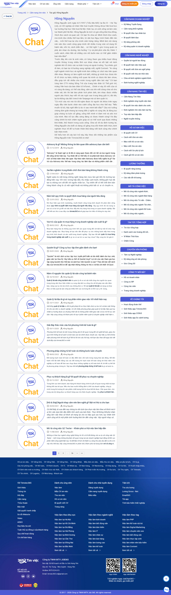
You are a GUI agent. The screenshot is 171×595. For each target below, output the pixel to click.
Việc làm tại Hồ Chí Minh (65, 523)
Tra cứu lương (128, 488)
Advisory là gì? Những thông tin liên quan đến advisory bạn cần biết (78, 144)
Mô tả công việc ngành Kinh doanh (135, 191)
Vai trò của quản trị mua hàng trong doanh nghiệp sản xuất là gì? (77, 222)
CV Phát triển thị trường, (95, 470)
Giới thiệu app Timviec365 (135, 309)
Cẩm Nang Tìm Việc (132, 97)
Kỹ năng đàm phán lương (134, 173)
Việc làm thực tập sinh (132, 539)
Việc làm (32, 4)
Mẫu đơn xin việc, (91, 462)
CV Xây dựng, (110, 466)
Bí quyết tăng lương (132, 169)
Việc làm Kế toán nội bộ (132, 523)
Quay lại (8, 16)
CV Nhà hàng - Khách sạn (52, 473)
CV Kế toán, (40, 466)
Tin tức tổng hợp (131, 228)
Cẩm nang (69, 4)
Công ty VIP (129, 282)
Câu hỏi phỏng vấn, (25, 466)
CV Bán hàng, (84, 466)
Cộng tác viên (130, 286)
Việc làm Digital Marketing (133, 527)
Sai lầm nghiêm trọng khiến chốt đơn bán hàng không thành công (77, 170)
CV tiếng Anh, (36, 462)
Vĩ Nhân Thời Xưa (131, 236)
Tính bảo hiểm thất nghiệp (133, 503)
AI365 (20, 522)
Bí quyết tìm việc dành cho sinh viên (136, 105)
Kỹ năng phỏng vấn (132, 42)
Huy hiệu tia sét (24, 526)
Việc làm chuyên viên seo (133, 531)
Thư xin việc (60, 495)
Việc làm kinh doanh (97, 519)
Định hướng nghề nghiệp (134, 83)
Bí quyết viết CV (130, 133)
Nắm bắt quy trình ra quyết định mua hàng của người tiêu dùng (76, 196)
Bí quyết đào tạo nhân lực (135, 33)
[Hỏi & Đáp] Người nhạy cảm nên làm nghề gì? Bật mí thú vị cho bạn (78, 402)
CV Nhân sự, (72, 466)
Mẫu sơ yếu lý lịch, (123, 462)
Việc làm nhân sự (95, 535)
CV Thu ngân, (123, 470)
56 (72, 453)
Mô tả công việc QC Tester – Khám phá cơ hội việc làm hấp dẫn (76, 428)
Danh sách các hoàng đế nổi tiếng (135, 232)
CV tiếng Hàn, (62, 462)
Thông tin (21, 491)
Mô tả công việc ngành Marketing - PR (133, 213)
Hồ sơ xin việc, (23, 462)
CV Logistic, (35, 473)
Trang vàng (59, 507)
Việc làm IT (93, 531)
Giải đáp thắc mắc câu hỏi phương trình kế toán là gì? (71, 325)
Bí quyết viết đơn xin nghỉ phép (137, 69)
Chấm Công (129, 241)
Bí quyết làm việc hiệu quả (135, 65)
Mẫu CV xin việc (61, 491)
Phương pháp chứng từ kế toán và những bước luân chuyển (74, 351)
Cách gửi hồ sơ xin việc (134, 155)
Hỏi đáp (20, 495)
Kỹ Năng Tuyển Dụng (132, 24)
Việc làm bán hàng (96, 539)
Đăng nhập (146, 4)
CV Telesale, (136, 470)
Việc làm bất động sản (98, 523)
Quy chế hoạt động (25, 534)
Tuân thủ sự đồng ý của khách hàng (32, 530)
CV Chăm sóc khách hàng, (72, 470)
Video (19, 518)
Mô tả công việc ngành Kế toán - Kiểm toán (137, 209)
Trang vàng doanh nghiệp (135, 291)
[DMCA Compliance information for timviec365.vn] (36, 585)
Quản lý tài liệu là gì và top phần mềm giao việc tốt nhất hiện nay (77, 299)
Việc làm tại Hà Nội (63, 519)
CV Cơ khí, (122, 466)
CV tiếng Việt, (49, 462)
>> (82, 453)
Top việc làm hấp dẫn (133, 114)
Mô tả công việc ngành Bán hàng (138, 196)
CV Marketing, (98, 466)
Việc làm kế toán (95, 546)
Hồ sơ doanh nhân (131, 277)
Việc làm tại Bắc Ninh (64, 546)
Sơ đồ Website (23, 514)
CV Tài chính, (22, 473)
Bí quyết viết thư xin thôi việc (136, 74)
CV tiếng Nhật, (76, 462)
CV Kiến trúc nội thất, (51, 470)
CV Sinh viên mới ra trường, (28, 470)
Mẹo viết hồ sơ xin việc (134, 142)
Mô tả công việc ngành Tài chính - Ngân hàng (137, 205)
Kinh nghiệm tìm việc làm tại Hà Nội (136, 110)
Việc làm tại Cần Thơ (63, 539)
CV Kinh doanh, (52, 466)
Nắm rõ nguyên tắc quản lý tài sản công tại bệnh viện (71, 273)
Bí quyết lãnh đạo (131, 38)
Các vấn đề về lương (132, 178)
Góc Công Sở (129, 263)
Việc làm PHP (128, 519)
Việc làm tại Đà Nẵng (64, 527)
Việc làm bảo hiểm (96, 527)
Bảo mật (21, 507)
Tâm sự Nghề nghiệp (133, 255)
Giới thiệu (21, 488)
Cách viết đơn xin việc (133, 137)
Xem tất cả (59, 550)
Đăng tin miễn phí (129, 4)
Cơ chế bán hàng (24, 537)
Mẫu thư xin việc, (107, 462)
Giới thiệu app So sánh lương (136, 318)
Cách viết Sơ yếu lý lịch (134, 150)
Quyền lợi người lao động (134, 60)
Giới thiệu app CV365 (133, 313)
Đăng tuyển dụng (95, 488)
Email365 (126, 495)
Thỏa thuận (22, 503)
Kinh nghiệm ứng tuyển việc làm (137, 101)
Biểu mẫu (92, 495)
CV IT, (63, 466)
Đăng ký (161, 4)
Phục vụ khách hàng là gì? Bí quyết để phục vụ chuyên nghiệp (75, 376)
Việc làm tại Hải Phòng (64, 531)
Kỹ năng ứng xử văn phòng (135, 259)
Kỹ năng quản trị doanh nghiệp (137, 46)
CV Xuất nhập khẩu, (136, 466)
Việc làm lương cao (96, 543)
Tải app (125, 499)
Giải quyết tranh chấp (26, 511)
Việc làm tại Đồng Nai (64, 543)
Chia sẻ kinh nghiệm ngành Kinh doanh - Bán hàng (136, 78)
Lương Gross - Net (130, 491)
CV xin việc (44, 4)
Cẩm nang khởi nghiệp (133, 29)
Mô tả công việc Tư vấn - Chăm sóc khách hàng (136, 200)
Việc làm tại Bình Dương (65, 535)
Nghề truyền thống (132, 119)
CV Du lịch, (111, 470)
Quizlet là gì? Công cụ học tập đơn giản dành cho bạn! (72, 247)
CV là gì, (136, 462)
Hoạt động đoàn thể (132, 304)
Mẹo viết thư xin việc (133, 146)
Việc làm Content (129, 546)
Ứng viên (57, 4)
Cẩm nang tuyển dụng (97, 491)
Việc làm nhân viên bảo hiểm (134, 543)
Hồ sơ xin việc (61, 499)
